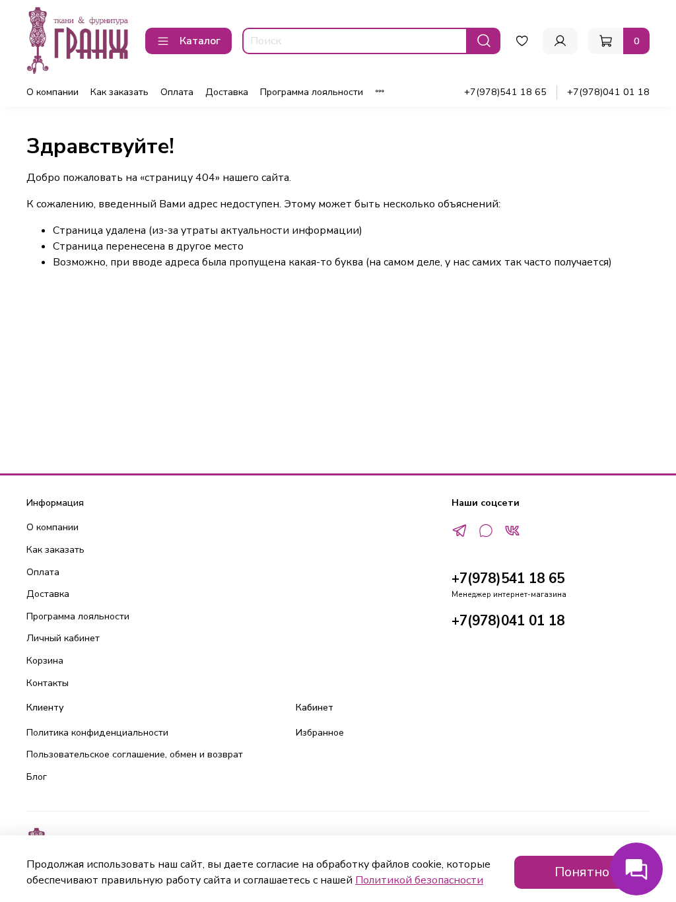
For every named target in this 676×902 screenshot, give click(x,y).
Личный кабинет (63, 637)
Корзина (44, 660)
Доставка (226, 91)
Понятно (582, 872)
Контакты (47, 682)
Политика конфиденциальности (97, 732)
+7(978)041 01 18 (608, 91)
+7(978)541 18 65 (505, 91)
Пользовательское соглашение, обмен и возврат (134, 754)
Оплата (176, 91)
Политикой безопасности (419, 880)
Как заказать (119, 91)
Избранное (320, 732)
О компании (52, 91)
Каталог (200, 41)
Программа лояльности (311, 91)
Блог (36, 776)
